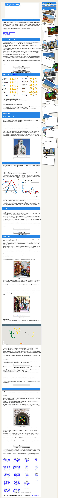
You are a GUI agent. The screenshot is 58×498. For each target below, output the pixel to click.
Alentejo (36, 459)
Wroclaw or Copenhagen (6, 466)
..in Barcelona (27, 460)
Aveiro (36, 460)
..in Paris (26, 472)
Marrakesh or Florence (16, 468)
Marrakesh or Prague (17, 481)
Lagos (36, 468)
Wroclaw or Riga (6, 483)
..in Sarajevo (26, 474)
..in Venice (26, 480)
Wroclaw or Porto (6, 481)
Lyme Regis (36, 476)
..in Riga (26, 473)
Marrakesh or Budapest (16, 465)
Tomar (36, 472)
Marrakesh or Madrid (17, 474)
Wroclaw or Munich (7, 477)
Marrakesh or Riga (16, 482)
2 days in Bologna (26, 482)
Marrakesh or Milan (17, 475)
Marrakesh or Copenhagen (17, 466)
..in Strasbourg (26, 476)
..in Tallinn (26, 478)
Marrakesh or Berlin (17, 462)
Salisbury (36, 480)
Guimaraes (36, 467)
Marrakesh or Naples (17, 477)
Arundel (36, 475)
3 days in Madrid (26, 484)
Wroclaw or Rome (6, 484)
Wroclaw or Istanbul (7, 472)
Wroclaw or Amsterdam (6, 459)
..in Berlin (26, 461)
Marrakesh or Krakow (17, 470)
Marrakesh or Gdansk (16, 469)
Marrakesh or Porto (17, 480)
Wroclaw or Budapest (7, 465)
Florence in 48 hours (27, 483)
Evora (36, 465)
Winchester (36, 474)
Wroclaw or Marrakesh (7, 474)
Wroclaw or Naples (7, 478)
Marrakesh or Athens (17, 460)
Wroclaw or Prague (7, 482)
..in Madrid (26, 469)
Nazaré (36, 469)
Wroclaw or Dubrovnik (7, 467)
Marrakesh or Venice (17, 489)
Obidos (36, 470)
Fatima (36, 466)
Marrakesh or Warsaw (16, 490)
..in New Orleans (26, 470)
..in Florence (26, 467)
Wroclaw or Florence (7, 468)
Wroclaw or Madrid (7, 475)
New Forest (36, 478)
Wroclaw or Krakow (7, 470)
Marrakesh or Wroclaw (16, 491)
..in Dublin (26, 466)
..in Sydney (26, 477)
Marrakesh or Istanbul (16, 472)
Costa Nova (36, 462)
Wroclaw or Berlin (6, 462)
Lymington (36, 477)
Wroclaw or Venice (7, 489)
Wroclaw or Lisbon (7, 473)
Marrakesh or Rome (17, 483)
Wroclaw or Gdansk (7, 469)
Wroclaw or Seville (7, 485)
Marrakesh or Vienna (17, 488)
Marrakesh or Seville (17, 484)
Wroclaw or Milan (6, 476)
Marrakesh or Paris (17, 478)
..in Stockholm (26, 475)
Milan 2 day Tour (26, 485)
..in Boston (26, 462)
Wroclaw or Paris (6, 480)
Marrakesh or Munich (17, 476)
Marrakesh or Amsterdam (16, 459)
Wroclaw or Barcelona (7, 461)
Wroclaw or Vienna (7, 490)
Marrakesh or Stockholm (16, 485)
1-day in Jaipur (26, 488)
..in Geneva (26, 468)
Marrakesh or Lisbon (17, 473)
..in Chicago (26, 465)
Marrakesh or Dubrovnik (16, 467)
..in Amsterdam (26, 459)
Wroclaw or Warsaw (7, 491)
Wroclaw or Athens (7, 460)
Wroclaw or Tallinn (7, 488)
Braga (36, 461)
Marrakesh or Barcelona (16, 461)
